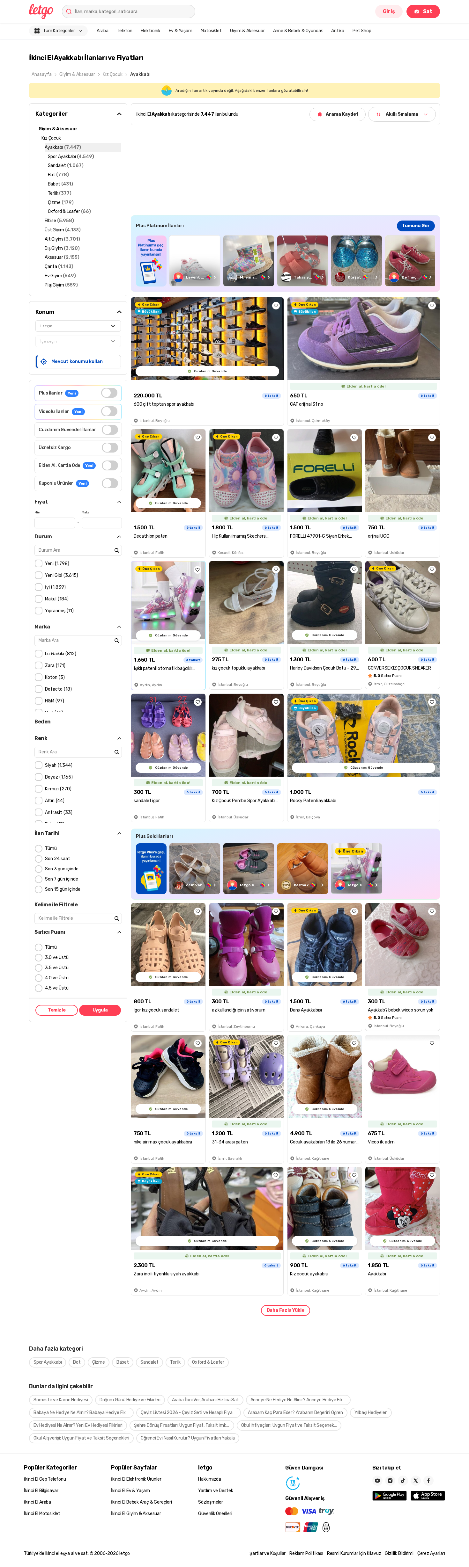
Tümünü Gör (416, 226)
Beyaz (58, 777)
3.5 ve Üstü (57, 967)
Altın (54, 800)
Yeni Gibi (61, 575)
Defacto (57, 689)
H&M (54, 701)
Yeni (56, 563)
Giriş (389, 11)
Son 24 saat (57, 858)
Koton (54, 677)
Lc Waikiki (60, 654)
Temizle (57, 1010)
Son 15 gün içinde (62, 889)
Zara (54, 665)
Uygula (100, 1010)
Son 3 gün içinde (61, 869)
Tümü (51, 848)
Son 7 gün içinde (61, 879)
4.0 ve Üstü (57, 978)
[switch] (109, 393)
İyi (54, 587)
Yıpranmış (58, 610)
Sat (427, 11)
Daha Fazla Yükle (285, 1310)
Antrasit (58, 812)
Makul (56, 599)
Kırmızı (57, 789)
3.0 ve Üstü (57, 957)
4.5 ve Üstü (57, 988)
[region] (285, 261)
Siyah (58, 765)
